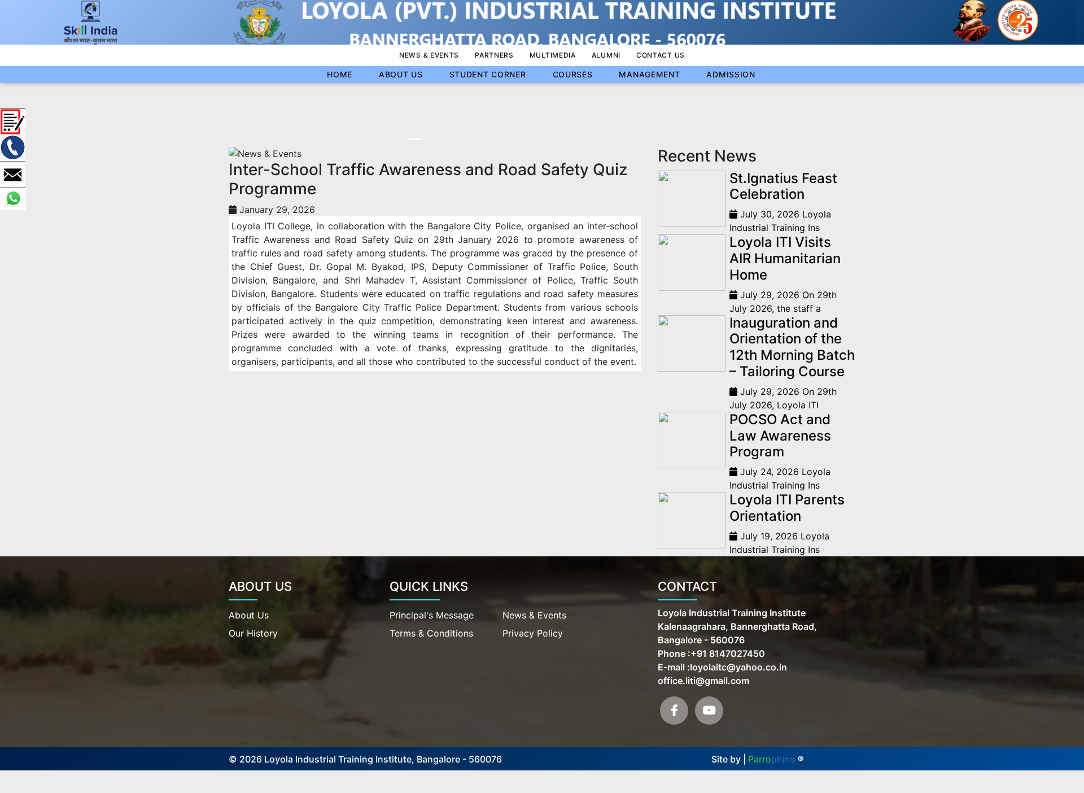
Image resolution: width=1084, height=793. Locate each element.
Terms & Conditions (431, 633)
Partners (494, 55)
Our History (253, 633)
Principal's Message (432, 615)
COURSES (573, 74)
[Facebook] (674, 710)
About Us (249, 615)
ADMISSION (730, 74)
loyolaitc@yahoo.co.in (738, 667)
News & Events (429, 55)
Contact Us (660, 55)
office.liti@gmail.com (703, 680)
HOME (339, 74)
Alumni (606, 55)
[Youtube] (709, 710)
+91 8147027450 (727, 653)
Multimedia (553, 55)
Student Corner (487, 74)
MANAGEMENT (649, 74)
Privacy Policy (532, 633)
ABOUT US (401, 74)
